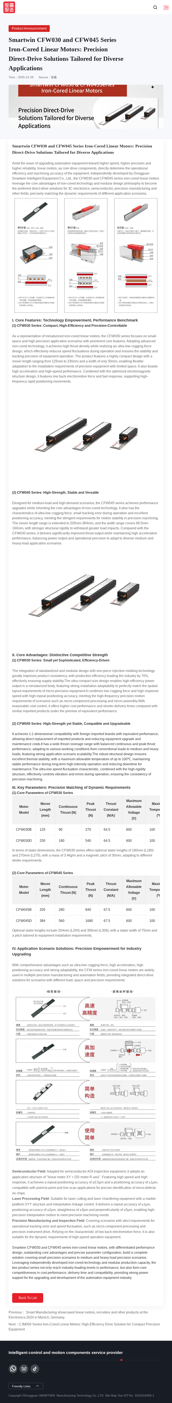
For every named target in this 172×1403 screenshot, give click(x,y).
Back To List (28, 1298)
